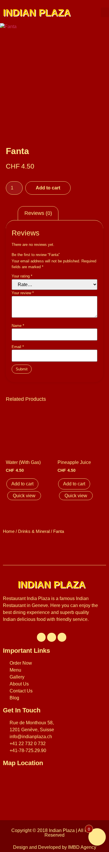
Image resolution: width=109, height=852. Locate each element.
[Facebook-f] (41, 637)
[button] (105, 12)
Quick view (24, 495)
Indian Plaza (62, 830)
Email (18, 347)
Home (9, 531)
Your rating (22, 276)
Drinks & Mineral (34, 531)
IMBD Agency (82, 847)
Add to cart (48, 187)
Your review (23, 293)
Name (18, 326)
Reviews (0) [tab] (38, 213)
